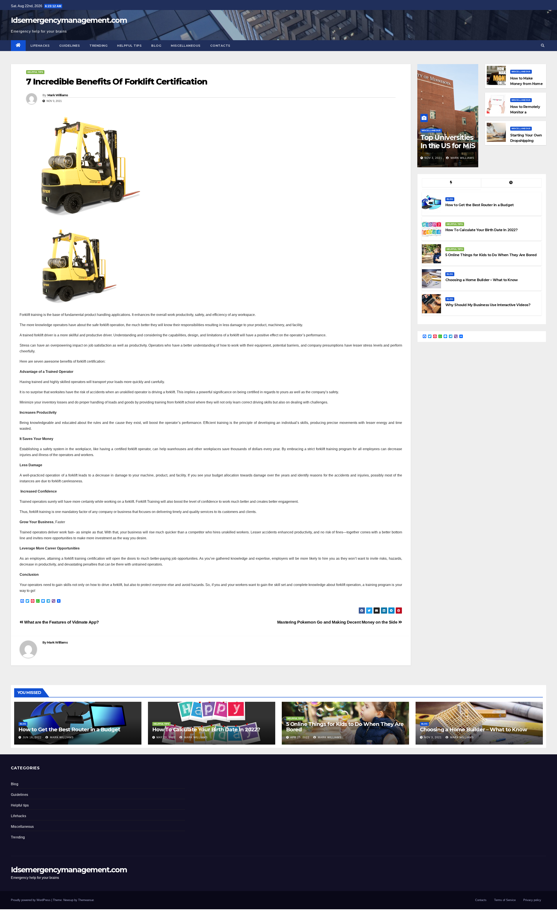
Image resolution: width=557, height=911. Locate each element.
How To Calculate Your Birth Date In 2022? (206, 729)
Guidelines (69, 46)
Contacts (220, 46)
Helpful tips (129, 46)
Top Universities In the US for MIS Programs (447, 145)
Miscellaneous (186, 46)
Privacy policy (532, 900)
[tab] (451, 183)
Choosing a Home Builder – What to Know (473, 729)
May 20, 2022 (166, 737)
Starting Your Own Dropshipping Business (526, 140)
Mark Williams (57, 95)
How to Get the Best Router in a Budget (69, 729)
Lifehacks (40, 46)
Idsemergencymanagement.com (69, 20)
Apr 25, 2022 (299, 737)
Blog (156, 46)
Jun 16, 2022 (32, 737)
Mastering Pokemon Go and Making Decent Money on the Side (337, 622)
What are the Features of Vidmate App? (61, 622)
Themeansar (86, 900)
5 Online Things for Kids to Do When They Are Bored (345, 727)
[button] (542, 45)
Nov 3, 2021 (433, 157)
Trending (98, 46)
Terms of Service (505, 900)
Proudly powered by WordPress (31, 900)
